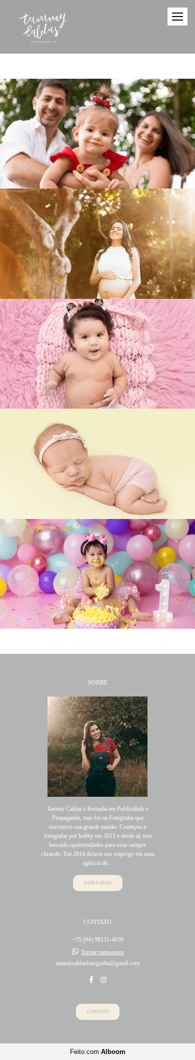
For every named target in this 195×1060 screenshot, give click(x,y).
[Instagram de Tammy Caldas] (103, 980)
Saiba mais (98, 883)
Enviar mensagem (103, 952)
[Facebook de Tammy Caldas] (91, 980)
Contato (97, 1011)
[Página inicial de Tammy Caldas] (44, 27)
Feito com (98, 1051)
